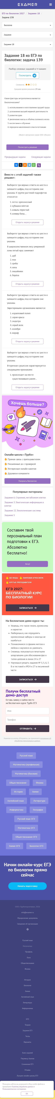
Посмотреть (25, 75)
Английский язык (15, 800)
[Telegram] (29, 165)
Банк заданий (27, 1053)
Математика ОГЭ (26, 827)
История (18, 791)
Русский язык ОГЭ (26, 818)
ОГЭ (27, 1019)
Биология (27, 985)
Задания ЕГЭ (27, 1030)
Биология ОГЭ (36, 845)
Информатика (16, 809)
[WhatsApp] (34, 165)
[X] (21, 165)
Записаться (26, 607)
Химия (35, 791)
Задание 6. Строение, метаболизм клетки (25, 497)
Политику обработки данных (23, 1087)
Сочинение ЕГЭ (27, 1064)
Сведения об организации (27, 924)
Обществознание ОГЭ (26, 836)
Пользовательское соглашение (14, 1089)
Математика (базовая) (26, 773)
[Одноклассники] (25, 165)
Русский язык (26, 755)
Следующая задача (41, 156)
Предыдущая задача (14, 156)
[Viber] (39, 165)
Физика (39, 782)
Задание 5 (9, 515)
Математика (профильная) (26, 764)
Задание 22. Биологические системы (22, 510)
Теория (27, 1025)
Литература (39, 800)
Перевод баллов (27, 1058)
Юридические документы (28, 918)
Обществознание (17, 782)
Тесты (27, 1036)
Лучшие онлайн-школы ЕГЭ (27, 1076)
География (38, 809)
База (29, 957)
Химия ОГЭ (14, 845)
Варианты (27, 1042)
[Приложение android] (27, 929)
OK (27, 1094)
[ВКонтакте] (16, 165)
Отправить (26, 728)
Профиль (28, 952)
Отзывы (27, 1070)
